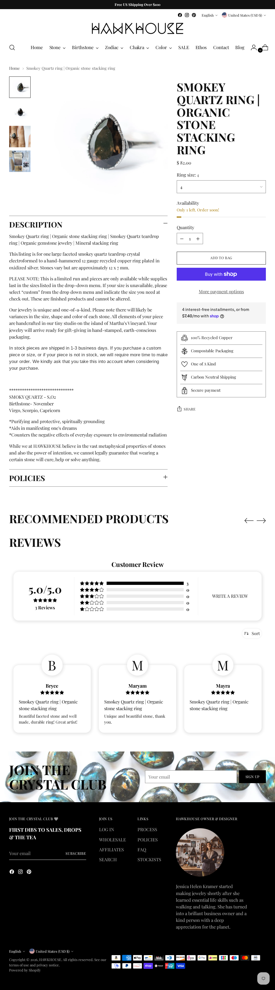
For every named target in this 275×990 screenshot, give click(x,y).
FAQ (142, 849)
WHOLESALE (112, 839)
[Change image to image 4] (20, 161)
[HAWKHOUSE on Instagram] (186, 15)
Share (190, 409)
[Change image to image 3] (20, 136)
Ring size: (188, 175)
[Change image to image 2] (20, 112)
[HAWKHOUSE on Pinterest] (193, 15)
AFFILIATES (111, 849)
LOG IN (106, 829)
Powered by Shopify (25, 970)
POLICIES (148, 839)
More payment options (221, 291)
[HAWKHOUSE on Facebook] (180, 15)
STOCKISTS (149, 859)
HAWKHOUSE (50, 959)
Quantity (185, 227)
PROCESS (147, 829)
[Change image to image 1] (20, 87)
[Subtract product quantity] (182, 238)
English (208, 15)
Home (14, 68)
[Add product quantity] (198, 238)
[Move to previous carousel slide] (249, 520)
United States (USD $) (245, 15)
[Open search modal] (12, 47)
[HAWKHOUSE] (137, 28)
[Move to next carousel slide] (261, 520)
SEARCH (108, 859)
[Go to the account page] (251, 47)
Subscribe (76, 853)
